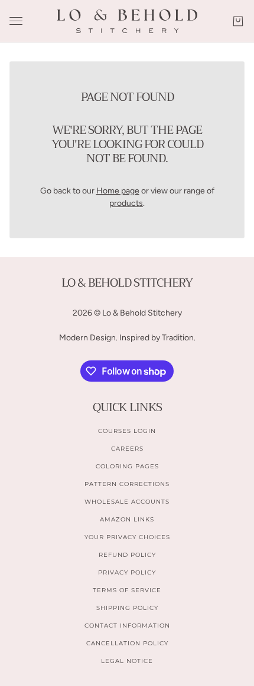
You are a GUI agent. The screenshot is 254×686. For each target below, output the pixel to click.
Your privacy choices (127, 537)
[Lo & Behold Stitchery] (127, 21)
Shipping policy (127, 608)
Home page (117, 191)
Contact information (127, 625)
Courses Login (127, 431)
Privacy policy (127, 572)
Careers (127, 448)
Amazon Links (127, 519)
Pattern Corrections (127, 484)
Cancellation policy (127, 643)
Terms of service (127, 590)
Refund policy (127, 555)
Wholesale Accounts (127, 502)
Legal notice (127, 661)
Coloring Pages (127, 466)
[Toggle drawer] (15, 21)
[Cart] (238, 21)
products (126, 203)
